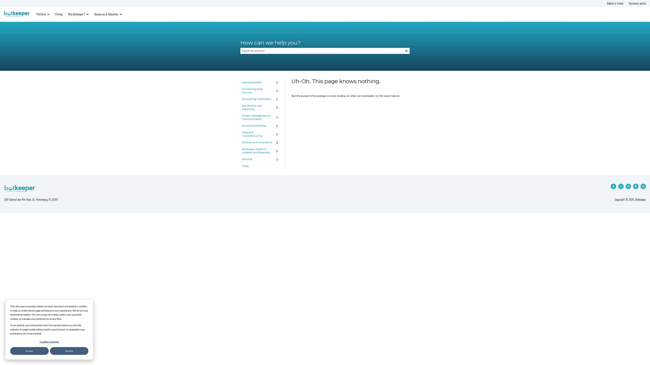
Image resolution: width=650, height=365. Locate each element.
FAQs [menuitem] (245, 165)
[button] (277, 83)
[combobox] (321, 51)
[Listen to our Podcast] (635, 186)
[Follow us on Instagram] (628, 186)
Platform (41, 14)
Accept (29, 350)
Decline (69, 350)
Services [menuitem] (247, 159)
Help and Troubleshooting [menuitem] (252, 134)
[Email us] (643, 186)
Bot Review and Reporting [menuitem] (252, 107)
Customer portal (637, 3)
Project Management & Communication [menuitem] (256, 117)
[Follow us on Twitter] (621, 186)
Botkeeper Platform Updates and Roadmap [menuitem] (256, 151)
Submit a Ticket (615, 3)
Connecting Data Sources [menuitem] (252, 91)
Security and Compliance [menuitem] (257, 142)
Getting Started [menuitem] (251, 82)
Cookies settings (49, 341)
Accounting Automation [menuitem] (256, 99)
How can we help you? (270, 42)
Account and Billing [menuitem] (254, 125)
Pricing (59, 14)
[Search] (406, 51)
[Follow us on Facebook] (613, 186)
